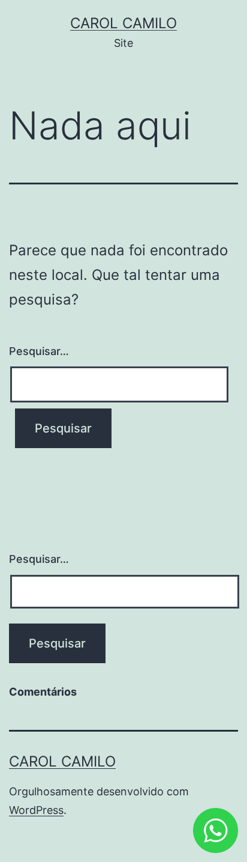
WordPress (36, 810)
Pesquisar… (39, 351)
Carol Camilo (123, 23)
